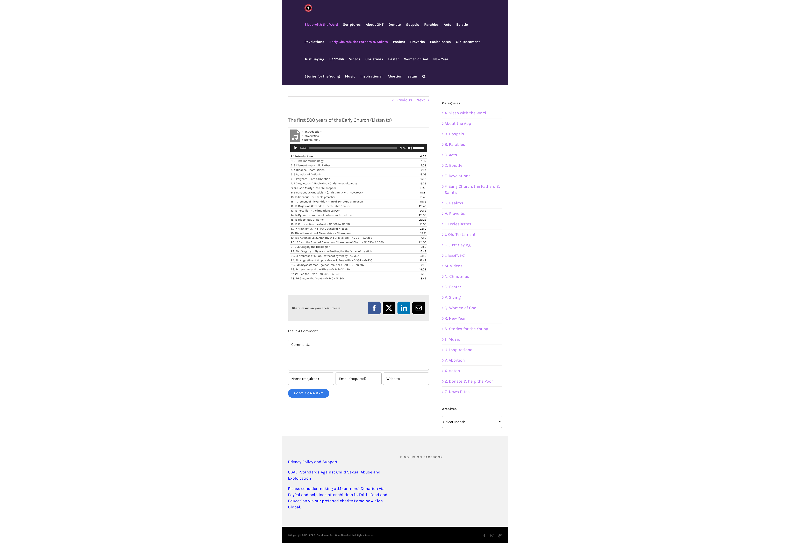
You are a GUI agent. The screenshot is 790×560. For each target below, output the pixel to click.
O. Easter (453, 287)
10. (313, 197)
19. (331, 238)
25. (327, 265)
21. (310, 247)
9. (327, 192)
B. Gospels (454, 134)
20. (337, 242)
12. (320, 206)
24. (331, 260)
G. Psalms (454, 203)
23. (325, 256)
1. (302, 156)
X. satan (452, 370)
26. (320, 269)
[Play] (296, 148)
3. (310, 165)
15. (307, 219)
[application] (358, 148)
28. (318, 278)
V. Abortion (455, 360)
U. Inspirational (459, 349)
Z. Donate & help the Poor (469, 381)
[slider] (419, 147)
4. (307, 170)
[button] (424, 76)
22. (333, 251)
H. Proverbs (455, 213)
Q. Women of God (460, 307)
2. (307, 161)
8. (313, 188)
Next (420, 100)
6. (310, 179)
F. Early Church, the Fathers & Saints (472, 189)
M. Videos (453, 266)
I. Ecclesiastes (458, 224)
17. (319, 228)
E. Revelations (458, 176)
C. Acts (451, 155)
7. (324, 183)
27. (315, 274)
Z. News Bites (457, 391)
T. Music (452, 339)
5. (306, 174)
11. (327, 201)
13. (315, 210)
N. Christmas (457, 276)
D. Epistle (453, 165)
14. (321, 215)
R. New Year (455, 318)
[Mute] (410, 148)
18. (321, 233)
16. (320, 224)
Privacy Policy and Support (313, 461)
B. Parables (455, 144)
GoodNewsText (343, 535)
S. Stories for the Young (466, 328)
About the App (458, 123)
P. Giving (453, 297)
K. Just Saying (458, 245)
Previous (404, 100)
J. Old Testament (460, 234)
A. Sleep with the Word (465, 113)
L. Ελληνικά (455, 255)
